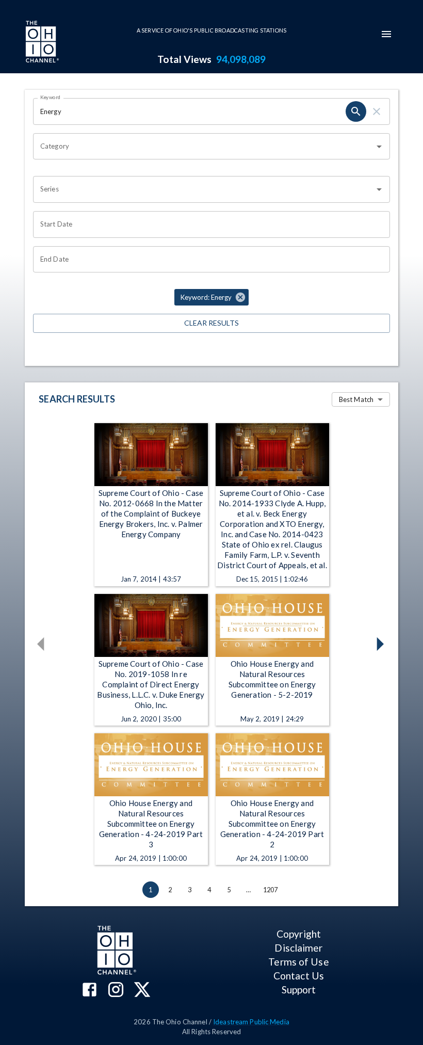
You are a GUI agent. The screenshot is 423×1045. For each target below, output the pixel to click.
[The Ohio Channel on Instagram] (116, 990)
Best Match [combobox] (356, 399)
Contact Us (298, 975)
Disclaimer (298, 948)
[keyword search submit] (356, 111)
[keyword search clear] (376, 111)
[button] (211, 297)
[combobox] (204, 146)
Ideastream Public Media (251, 1022)
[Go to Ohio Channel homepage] (41, 43)
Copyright (298, 934)
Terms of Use (298, 962)
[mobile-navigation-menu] (386, 34)
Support (299, 989)
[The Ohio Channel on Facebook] (89, 990)
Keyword (50, 97)
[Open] (379, 146)
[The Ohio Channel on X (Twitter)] (142, 990)
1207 (270, 890)
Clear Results (211, 322)
